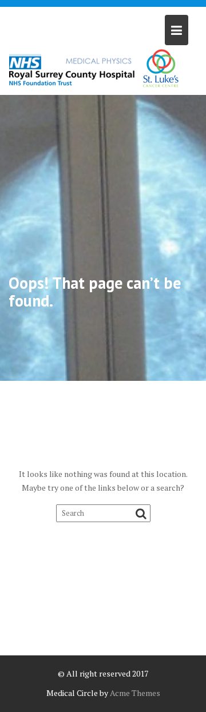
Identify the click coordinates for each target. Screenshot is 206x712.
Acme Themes (135, 692)
